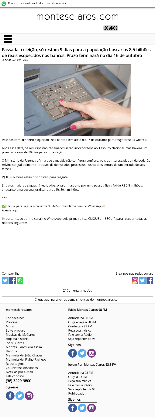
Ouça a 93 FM (77, 377)
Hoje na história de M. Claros (17, 341)
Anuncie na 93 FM (80, 373)
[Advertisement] (77, 247)
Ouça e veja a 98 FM (82, 322)
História (11, 351)
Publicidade (76, 393)
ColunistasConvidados (22, 368)
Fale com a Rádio (80, 335)
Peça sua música (79, 330)
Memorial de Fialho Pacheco (26, 359)
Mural (10, 326)
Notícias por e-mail (19, 372)
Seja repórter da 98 (81, 339)
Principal (12, 322)
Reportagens (15, 364)
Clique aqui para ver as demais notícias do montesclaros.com (77, 299)
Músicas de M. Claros (21, 335)
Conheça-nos (15, 318)
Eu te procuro (15, 330)
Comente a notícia (79, 290)
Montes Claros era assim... (24, 347)
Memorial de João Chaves (24, 355)
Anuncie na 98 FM (80, 318)
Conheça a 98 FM (80, 326)
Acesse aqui (10, 210)
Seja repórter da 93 (81, 389)
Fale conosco (15, 376)
